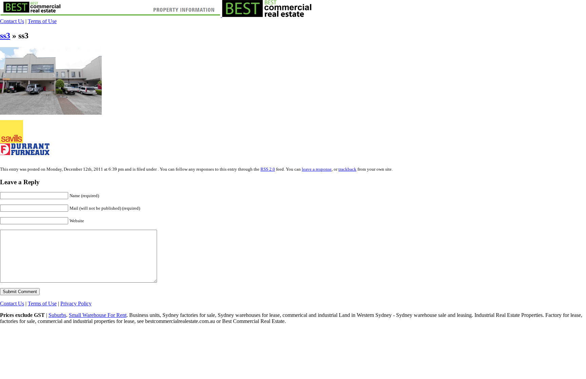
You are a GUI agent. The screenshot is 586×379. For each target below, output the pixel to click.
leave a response (317, 169)
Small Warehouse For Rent (97, 315)
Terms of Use (42, 21)
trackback (347, 169)
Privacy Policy (76, 303)
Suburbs (57, 315)
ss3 (5, 35)
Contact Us (12, 21)
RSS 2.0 (267, 169)
